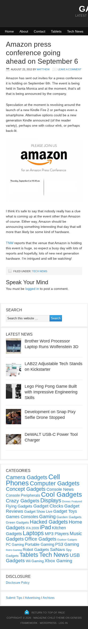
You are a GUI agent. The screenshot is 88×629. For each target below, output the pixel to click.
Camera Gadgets (26, 477)
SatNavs (57, 549)
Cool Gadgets (61, 494)
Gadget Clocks (48, 506)
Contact (39, 31)
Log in (63, 622)
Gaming (47, 516)
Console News (60, 489)
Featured (77, 501)
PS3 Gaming (67, 544)
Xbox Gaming (58, 560)
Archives (49, 598)
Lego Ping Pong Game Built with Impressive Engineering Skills (51, 392)
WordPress (48, 622)
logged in (32, 289)
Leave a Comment (69, 69)
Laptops (33, 533)
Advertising (32, 598)
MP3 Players (57, 533)
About (23, 31)
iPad (45, 527)
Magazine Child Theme (49, 617)
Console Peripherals (23, 495)
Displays (50, 500)
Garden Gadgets (69, 517)
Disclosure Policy (18, 582)
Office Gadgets (40, 539)
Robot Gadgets (36, 549)
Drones (66, 501)
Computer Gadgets (55, 483)
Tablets (56, 31)
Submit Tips (14, 598)
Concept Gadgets (26, 489)
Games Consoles (22, 516)
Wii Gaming (35, 561)
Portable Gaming (39, 544)
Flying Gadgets (19, 506)
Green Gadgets (17, 522)
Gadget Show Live (38, 511)
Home (9, 31)
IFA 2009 (32, 528)
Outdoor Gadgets (67, 539)
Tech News (75, 31)
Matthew (43, 69)
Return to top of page (48, 612)
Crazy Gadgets (22, 500)
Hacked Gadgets (49, 522)
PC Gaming (15, 544)
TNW (9, 243)
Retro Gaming (14, 550)
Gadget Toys (65, 511)
